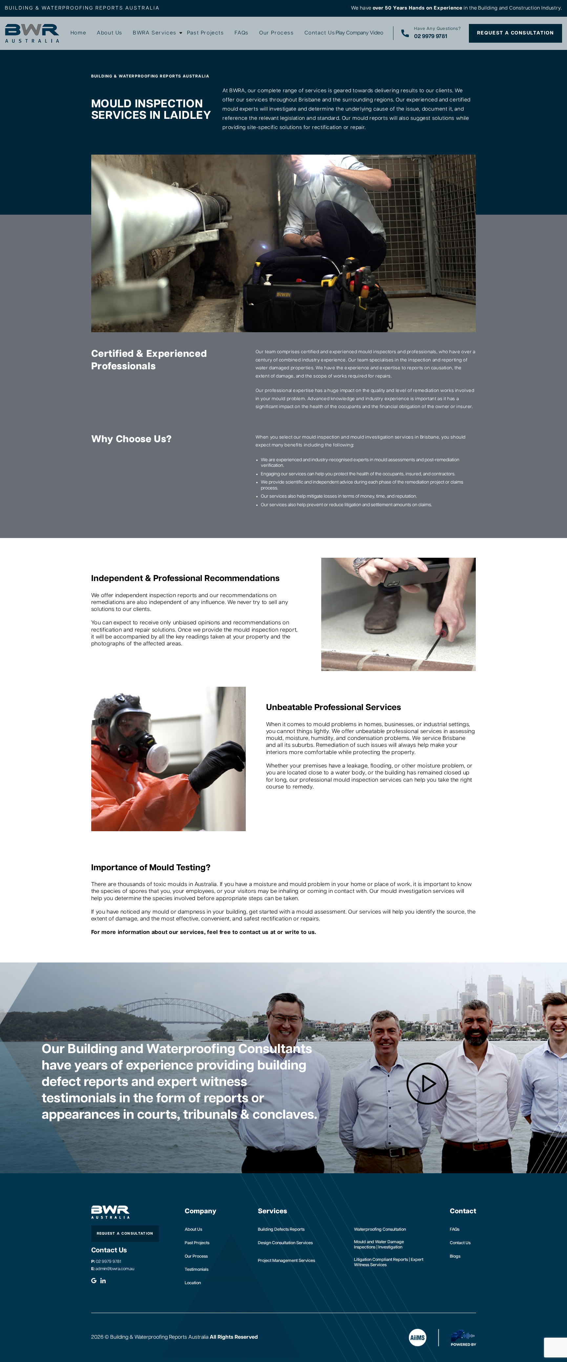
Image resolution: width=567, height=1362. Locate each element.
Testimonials (196, 1269)
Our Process (276, 33)
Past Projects (205, 33)
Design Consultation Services (285, 1243)
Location (193, 1283)
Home (78, 33)
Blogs (455, 1256)
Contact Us (319, 33)
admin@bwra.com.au (112, 1269)
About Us (109, 33)
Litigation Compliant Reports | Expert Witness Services (388, 1262)
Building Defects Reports (281, 1229)
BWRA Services (155, 33)
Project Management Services (286, 1261)
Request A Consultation (515, 33)
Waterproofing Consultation (380, 1229)
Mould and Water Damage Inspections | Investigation (379, 1244)
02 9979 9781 (106, 1262)
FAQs (242, 33)
